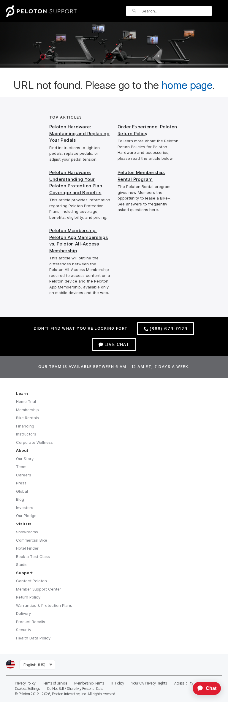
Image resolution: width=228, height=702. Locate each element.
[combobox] (177, 11)
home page (187, 85)
